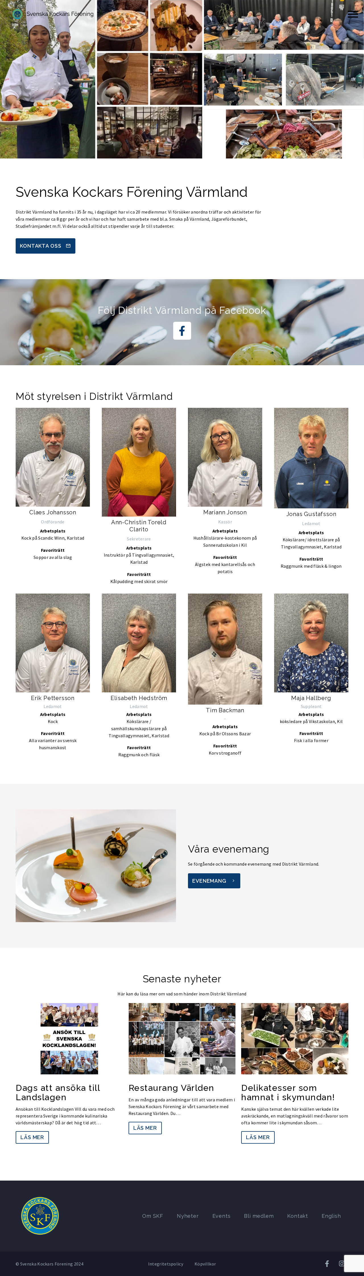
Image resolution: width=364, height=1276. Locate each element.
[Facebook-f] (182, 331)
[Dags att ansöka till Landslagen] (69, 1038)
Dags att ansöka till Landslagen (58, 1092)
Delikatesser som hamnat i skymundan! (288, 1092)
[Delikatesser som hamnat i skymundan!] (294, 1038)
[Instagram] (341, 1263)
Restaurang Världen (171, 1088)
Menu (353, 14)
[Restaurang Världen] (182, 1038)
